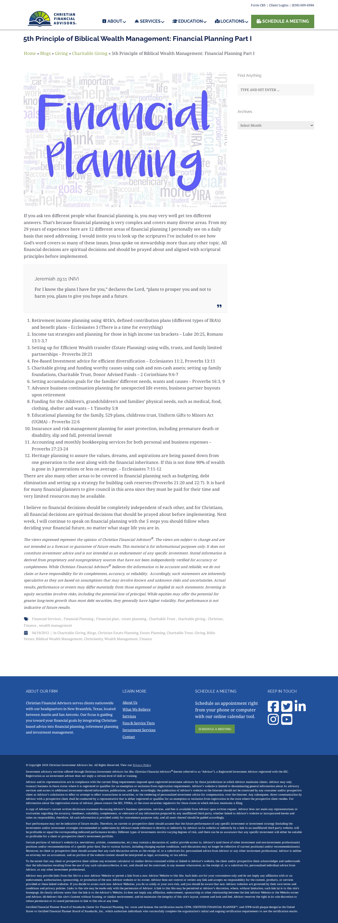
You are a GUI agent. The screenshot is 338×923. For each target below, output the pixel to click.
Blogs (45, 53)
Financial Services (46, 618)
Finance (30, 625)
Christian (215, 618)
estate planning (133, 618)
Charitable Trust (162, 618)
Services (129, 716)
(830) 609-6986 (303, 5)
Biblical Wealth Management (59, 638)
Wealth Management (121, 638)
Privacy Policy (142, 765)
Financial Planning (78, 618)
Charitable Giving (89, 53)
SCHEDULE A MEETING (215, 729)
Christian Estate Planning (118, 632)
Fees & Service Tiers (139, 723)
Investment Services (139, 729)
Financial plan (107, 618)
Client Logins (278, 5)
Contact (129, 736)
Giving (61, 53)
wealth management (55, 625)
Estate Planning (152, 632)
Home (30, 53)
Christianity (93, 638)
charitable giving (191, 618)
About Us (130, 702)
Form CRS (258, 5)
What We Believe (137, 709)
